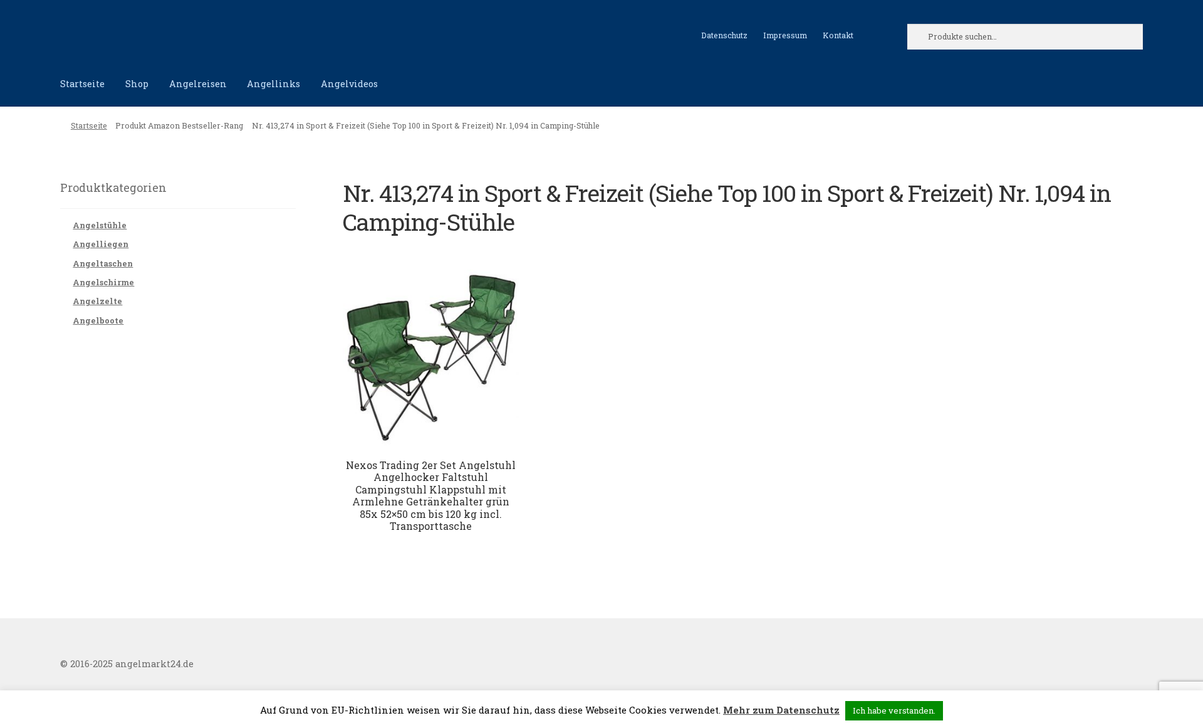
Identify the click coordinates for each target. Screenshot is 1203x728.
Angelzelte (97, 301)
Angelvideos (349, 84)
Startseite (82, 84)
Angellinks (273, 84)
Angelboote (98, 320)
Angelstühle (100, 225)
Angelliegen (100, 244)
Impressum (785, 35)
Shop (136, 84)
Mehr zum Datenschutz (781, 710)
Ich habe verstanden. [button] (894, 710)
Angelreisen (198, 84)
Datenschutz (724, 35)
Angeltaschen (103, 263)
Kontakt (838, 35)
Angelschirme (103, 282)
